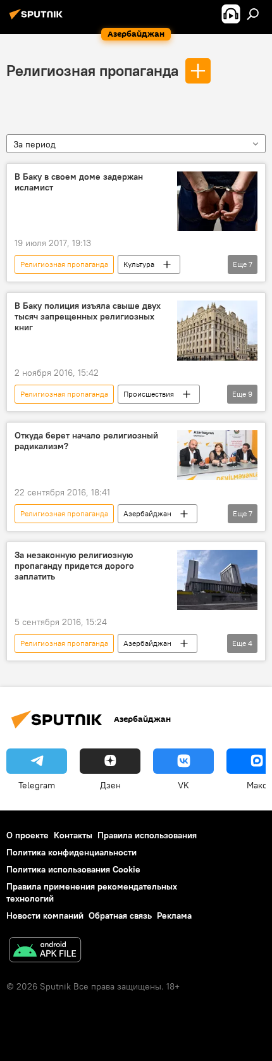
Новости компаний (44, 915)
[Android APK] (45, 951)
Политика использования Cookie (73, 869)
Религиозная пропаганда (92, 70)
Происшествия (148, 394)
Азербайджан (147, 513)
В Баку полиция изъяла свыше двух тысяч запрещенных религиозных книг (88, 317)
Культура (138, 264)
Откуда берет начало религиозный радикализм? (86, 441)
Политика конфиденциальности (71, 852)
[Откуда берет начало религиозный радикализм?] (217, 455)
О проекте (27, 835)
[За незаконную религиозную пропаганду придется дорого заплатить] (217, 580)
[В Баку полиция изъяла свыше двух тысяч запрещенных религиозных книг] (217, 331)
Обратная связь (120, 915)
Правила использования (147, 835)
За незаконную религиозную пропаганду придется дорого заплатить (74, 566)
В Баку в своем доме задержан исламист (79, 182)
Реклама (174, 915)
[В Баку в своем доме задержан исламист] (217, 201)
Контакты (73, 835)
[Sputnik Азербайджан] (38, 19)
